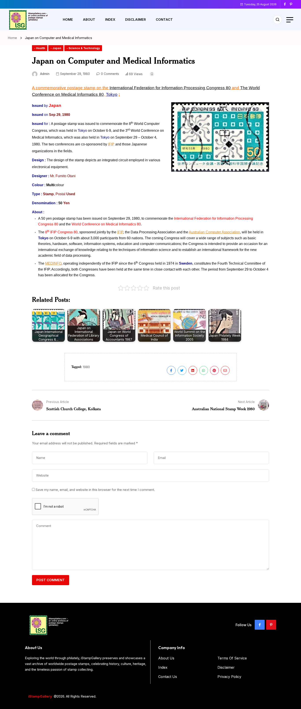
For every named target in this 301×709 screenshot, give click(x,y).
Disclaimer (135, 19)
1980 (86, 367)
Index (110, 19)
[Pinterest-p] (271, 625)
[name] (286, 4)
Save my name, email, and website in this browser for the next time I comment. (95, 490)
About (89, 19)
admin (45, 74)
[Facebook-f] (260, 625)
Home (68, 19)
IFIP (111, 144)
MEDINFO (53, 263)
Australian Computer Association (214, 232)
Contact (164, 19)
